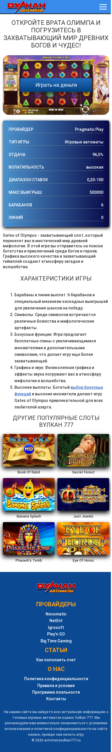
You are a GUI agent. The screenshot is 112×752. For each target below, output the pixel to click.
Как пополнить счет (56, 660)
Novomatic (56, 614)
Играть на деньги (56, 85)
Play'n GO (56, 634)
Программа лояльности (56, 692)
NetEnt (56, 621)
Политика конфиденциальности (56, 679)
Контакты (56, 699)
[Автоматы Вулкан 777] (26, 6)
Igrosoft (56, 627)
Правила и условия (56, 686)
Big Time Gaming (56, 641)
